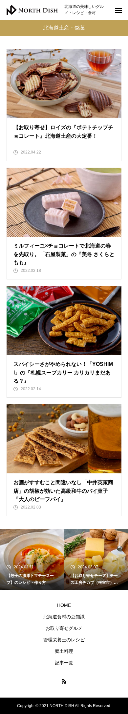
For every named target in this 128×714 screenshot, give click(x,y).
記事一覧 (64, 662)
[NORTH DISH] (32, 10)
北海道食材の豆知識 (64, 616)
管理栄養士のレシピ (64, 639)
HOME (64, 605)
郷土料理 (64, 651)
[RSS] (64, 681)
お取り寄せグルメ (64, 628)
